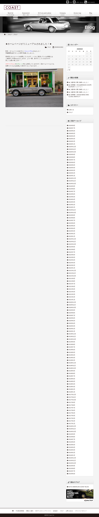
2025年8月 (72, 157)
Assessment (26, 14)
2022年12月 (72, 239)
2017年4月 (72, 415)
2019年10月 (72, 339)
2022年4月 (72, 260)
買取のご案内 (29, 511)
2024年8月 (72, 189)
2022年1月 (72, 268)
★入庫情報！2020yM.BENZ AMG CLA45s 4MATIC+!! (79, 95)
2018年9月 (72, 371)
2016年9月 (72, 434)
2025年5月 (72, 165)
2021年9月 (72, 278)
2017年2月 (72, 421)
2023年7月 (72, 220)
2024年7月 (72, 191)
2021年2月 (72, 297)
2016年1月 (72, 455)
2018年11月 (72, 365)
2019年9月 (72, 342)
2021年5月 (72, 289)
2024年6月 (72, 194)
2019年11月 (72, 336)
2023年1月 (72, 236)
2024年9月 (72, 186)
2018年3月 (72, 386)
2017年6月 (72, 410)
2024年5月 (72, 197)
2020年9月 (72, 310)
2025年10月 (72, 152)
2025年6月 (72, 162)
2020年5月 (72, 320)
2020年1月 (72, 331)
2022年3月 (72, 262)
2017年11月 (72, 397)
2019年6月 (72, 349)
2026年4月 (72, 136)
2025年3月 (72, 170)
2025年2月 (72, 173)
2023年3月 (72, 231)
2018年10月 (72, 368)
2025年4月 (72, 167)
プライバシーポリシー (81, 511)
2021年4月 (72, 291)
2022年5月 (72, 257)
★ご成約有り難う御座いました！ (79, 82)
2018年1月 (72, 392)
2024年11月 (72, 181)
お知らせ (71, 109)
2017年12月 (72, 394)
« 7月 (68, 70)
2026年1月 (72, 144)
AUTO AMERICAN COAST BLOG (79, 487)
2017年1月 (72, 423)
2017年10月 (72, 400)
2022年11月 (72, 241)
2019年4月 (72, 355)
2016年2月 (72, 452)
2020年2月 (72, 328)
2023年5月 (72, 226)
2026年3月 (72, 138)
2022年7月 (72, 252)
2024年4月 (72, 199)
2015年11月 (72, 460)
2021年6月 (72, 286)
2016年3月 (72, 450)
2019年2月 (72, 360)
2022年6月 (72, 254)
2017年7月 (72, 407)
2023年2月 (72, 233)
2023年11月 (72, 210)
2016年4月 (72, 447)
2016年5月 (72, 444)
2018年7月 (72, 376)
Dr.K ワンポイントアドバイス (43, 511)
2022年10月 (72, 244)
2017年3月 (72, 418)
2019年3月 (72, 357)
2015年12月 (72, 458)
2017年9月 (72, 402)
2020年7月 (72, 315)
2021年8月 (72, 281)
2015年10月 (72, 463)
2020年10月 (72, 307)
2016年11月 (72, 429)
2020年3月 (72, 326)
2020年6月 (72, 318)
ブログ (10, 34)
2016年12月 (72, 426)
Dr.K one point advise (45, 14)
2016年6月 (72, 442)
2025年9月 (72, 154)
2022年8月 (72, 249)
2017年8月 (72, 405)
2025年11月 (72, 149)
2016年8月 (72, 436)
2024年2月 (72, 204)
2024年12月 (72, 178)
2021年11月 (72, 273)
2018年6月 (72, 379)
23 (90, 62)
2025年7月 (72, 160)
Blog (90, 14)
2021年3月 (72, 294)
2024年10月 (72, 183)
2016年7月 (72, 439)
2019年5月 (72, 352)
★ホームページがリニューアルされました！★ (29, 44)
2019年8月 (72, 344)
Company (63, 14)
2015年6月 (72, 473)
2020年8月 (72, 313)
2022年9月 (72, 247)
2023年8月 (72, 218)
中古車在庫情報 (20, 511)
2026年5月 (72, 133)
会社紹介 (55, 511)
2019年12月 (72, 334)
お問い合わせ (69, 511)
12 (76, 59)
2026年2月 (72, 141)
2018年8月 (72, 373)
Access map (77, 14)
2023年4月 (72, 228)
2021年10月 (72, 276)
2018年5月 (72, 381)
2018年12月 (72, 363)
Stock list (10, 14)
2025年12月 (72, 146)
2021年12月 (72, 270)
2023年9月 (72, 215)
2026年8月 (72, 125)
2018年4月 (72, 384)
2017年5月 (72, 413)
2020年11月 (72, 305)
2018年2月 (72, 389)
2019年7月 (72, 347)
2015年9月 (72, 465)
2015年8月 (72, 468)
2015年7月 (72, 471)
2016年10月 (72, 431)
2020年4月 (72, 323)
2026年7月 (72, 128)
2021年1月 (72, 299)
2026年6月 (72, 131)
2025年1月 (72, 175)
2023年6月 (72, 223)
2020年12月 (72, 302)
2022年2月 (72, 265)
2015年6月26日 (59, 47)
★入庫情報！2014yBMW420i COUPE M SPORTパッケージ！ (80, 86)
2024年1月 (72, 207)
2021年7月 (72, 283)
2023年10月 (72, 212)
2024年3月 (72, 202)
